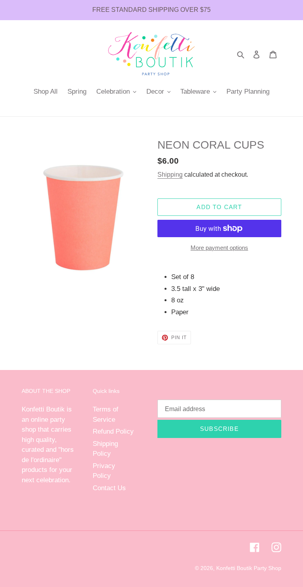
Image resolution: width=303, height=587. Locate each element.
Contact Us (109, 488)
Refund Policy (113, 431)
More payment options (219, 247)
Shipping (170, 174)
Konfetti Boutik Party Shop (248, 568)
